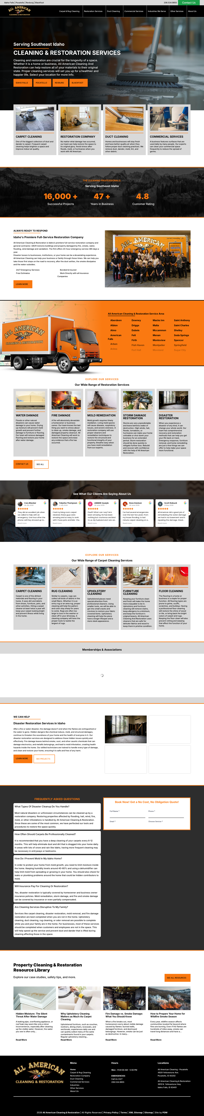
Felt (134, 335)
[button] (188, 513)
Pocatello (20, 2)
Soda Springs (181, 335)
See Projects (43, 759)
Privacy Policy (111, 1112)
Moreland (158, 350)
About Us (192, 11)
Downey (136, 320)
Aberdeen (116, 320)
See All (40, 464)
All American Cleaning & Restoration (61, 1112)
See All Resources (176, 978)
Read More (21, 1040)
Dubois (135, 330)
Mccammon (159, 330)
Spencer (179, 340)
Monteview (159, 340)
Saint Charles (181, 325)
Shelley (178, 330)
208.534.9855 (170, 2)
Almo (113, 330)
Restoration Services (93, 11)
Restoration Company (80, 1076)
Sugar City (180, 350)
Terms (123, 1112)
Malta (156, 325)
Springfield (180, 345)
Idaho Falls (9, 2)
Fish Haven (138, 345)
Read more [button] (22, 523)
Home (73, 1069)
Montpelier (159, 345)
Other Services (176, 11)
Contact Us (189, 2)
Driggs (135, 325)
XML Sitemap (135, 1112)
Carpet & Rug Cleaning (69, 11)
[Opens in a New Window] (96, 1100)
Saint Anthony (182, 320)
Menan (156, 335)
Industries (74, 1085)
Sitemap (148, 1112)
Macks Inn (158, 320)
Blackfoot (39, 2)
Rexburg (30, 2)
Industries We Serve (157, 11)
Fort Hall (136, 350)
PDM (164, 1112)
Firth (134, 340)
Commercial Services (133, 11)
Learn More (22, 284)
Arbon (113, 344)
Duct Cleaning (113, 11)
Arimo (113, 349)
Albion (114, 325)
